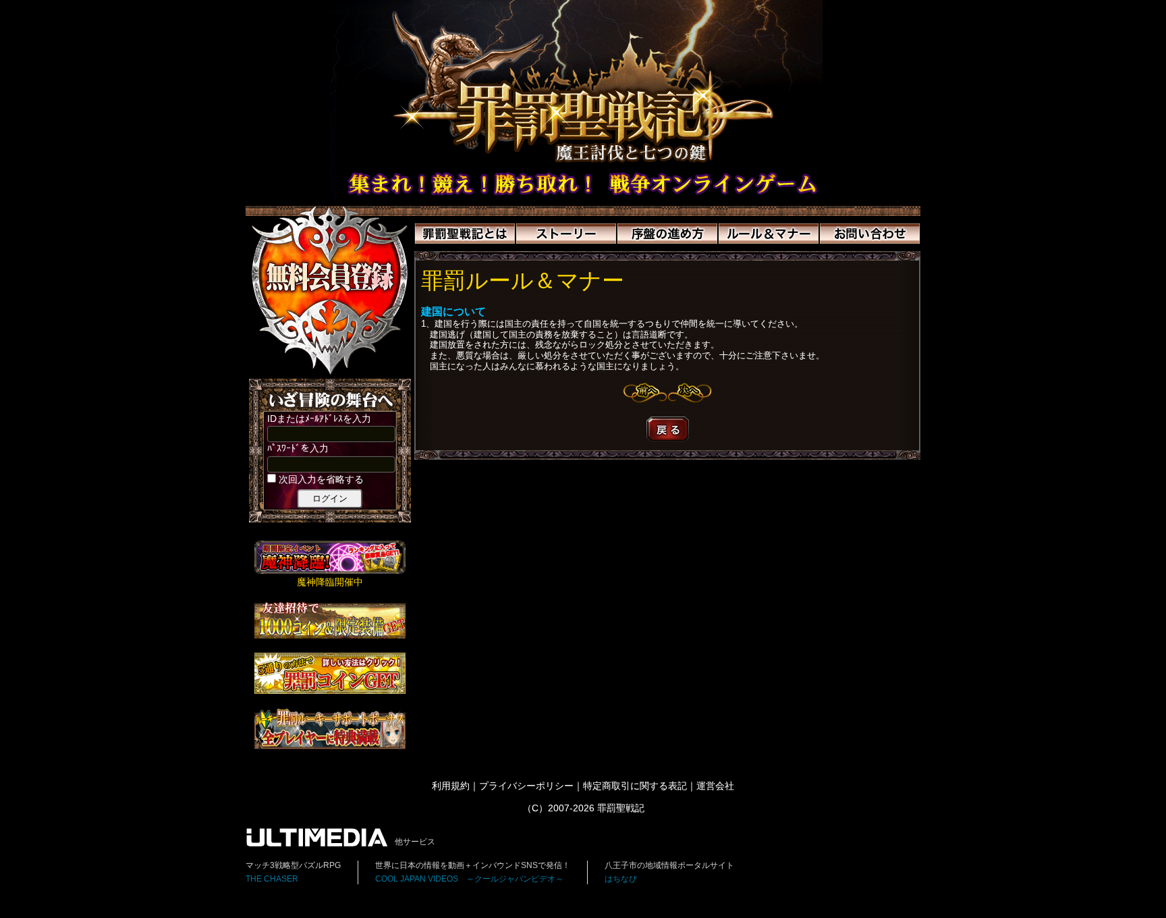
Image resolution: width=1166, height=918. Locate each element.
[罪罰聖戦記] (583, 199)
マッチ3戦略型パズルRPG (293, 865)
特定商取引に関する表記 (635, 786)
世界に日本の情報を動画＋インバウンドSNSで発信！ (472, 865)
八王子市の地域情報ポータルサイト (669, 865)
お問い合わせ (869, 233)
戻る (667, 428)
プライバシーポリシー (526, 786)
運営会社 (715, 786)
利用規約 (451, 786)
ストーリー (566, 233)
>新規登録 (330, 290)
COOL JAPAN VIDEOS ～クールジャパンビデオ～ (469, 879)
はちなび (621, 879)
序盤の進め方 (667, 233)
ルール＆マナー (768, 233)
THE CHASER (272, 879)
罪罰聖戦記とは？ (465, 233)
